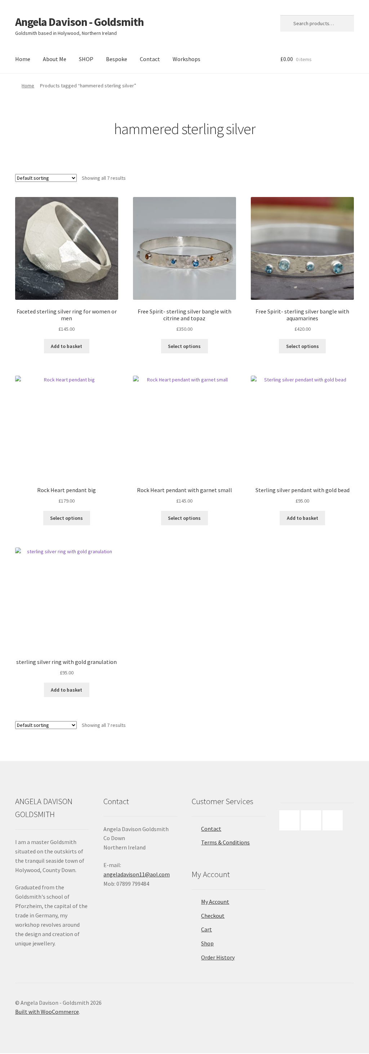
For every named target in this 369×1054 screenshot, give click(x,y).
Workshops (186, 59)
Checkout (212, 915)
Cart (206, 929)
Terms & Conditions (225, 842)
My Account (215, 901)
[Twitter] (334, 820)
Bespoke (116, 59)
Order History (218, 957)
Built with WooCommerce (47, 1011)
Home (22, 59)
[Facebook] (291, 820)
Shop (207, 943)
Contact (150, 59)
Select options (184, 346)
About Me (54, 59)
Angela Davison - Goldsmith (79, 22)
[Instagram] (313, 820)
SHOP (86, 59)
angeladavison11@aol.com (136, 874)
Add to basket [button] (66, 346)
